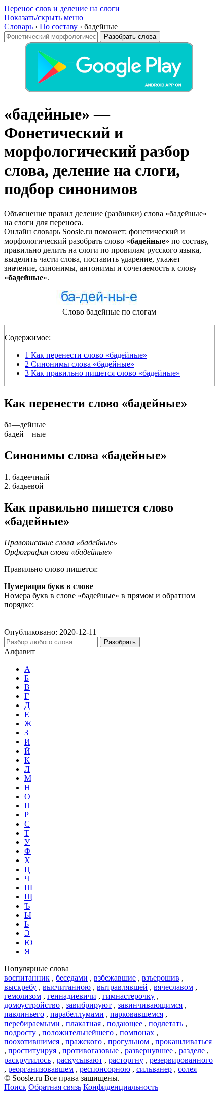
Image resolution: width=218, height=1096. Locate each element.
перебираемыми (32, 1023)
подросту (20, 1032)
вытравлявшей (122, 987)
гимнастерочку (128, 996)
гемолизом (22, 996)
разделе (192, 1050)
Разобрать (120, 642)
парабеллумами (77, 1014)
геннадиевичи (71, 996)
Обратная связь (54, 1087)
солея (187, 1069)
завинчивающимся (150, 1005)
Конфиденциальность (120, 1087)
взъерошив (160, 977)
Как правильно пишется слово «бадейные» (102, 373)
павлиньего (24, 1014)
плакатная (83, 1023)
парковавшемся (136, 1014)
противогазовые (90, 1050)
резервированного (181, 1059)
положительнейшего (78, 1032)
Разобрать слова (130, 37)
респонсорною (105, 1069)
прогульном (128, 1041)
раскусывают (79, 1059)
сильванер (154, 1069)
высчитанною (67, 987)
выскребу (20, 987)
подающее (124, 1023)
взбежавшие (115, 977)
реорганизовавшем (41, 1069)
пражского (83, 1041)
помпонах (137, 1032)
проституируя (32, 1050)
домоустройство (32, 1005)
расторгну (125, 1059)
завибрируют (89, 1005)
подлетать (166, 1023)
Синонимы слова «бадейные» (79, 364)
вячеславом (173, 987)
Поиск (15, 1087)
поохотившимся (31, 1041)
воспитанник (27, 977)
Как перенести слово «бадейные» (86, 354)
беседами (72, 977)
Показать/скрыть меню (43, 17)
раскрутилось (27, 1059)
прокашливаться (183, 1041)
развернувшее (149, 1050)
